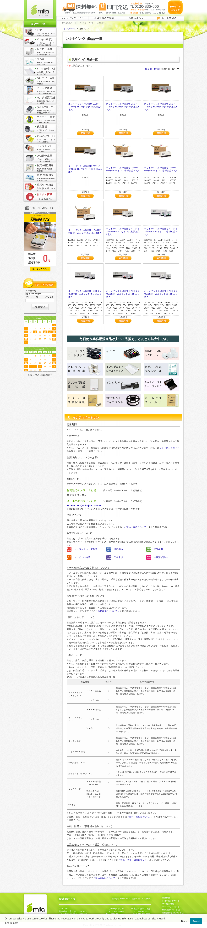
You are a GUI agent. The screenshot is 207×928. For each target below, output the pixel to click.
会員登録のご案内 (104, 18)
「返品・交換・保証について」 (133, 860)
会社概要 (166, 898)
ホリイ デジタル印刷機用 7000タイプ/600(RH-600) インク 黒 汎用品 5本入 (160, 294)
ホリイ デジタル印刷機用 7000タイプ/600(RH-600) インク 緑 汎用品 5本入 (160, 231)
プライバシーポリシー (172, 907)
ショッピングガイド (72, 18)
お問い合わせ (136, 18)
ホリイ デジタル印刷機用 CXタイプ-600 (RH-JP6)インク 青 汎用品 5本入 (122, 107)
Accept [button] (196, 921)
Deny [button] (184, 921)
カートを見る (169, 18)
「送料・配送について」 (139, 817)
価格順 (148, 68)
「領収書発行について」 (107, 611)
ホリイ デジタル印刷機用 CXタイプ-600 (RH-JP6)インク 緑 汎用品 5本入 (85, 107)
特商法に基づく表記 (171, 910)
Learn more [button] (11, 923)
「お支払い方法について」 (135, 527)
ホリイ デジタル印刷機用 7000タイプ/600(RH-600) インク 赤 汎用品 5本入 (122, 294)
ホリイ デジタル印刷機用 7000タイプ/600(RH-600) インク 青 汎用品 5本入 (85, 294)
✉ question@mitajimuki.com (84, 505)
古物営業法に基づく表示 (173, 913)
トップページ (70, 29)
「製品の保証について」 (105, 878)
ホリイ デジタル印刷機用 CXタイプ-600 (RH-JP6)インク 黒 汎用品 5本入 (85, 169)
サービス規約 (168, 904)
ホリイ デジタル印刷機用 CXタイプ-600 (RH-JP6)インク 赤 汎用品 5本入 (160, 107)
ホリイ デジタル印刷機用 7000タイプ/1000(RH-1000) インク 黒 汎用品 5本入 (123, 231)
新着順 (157, 68)
